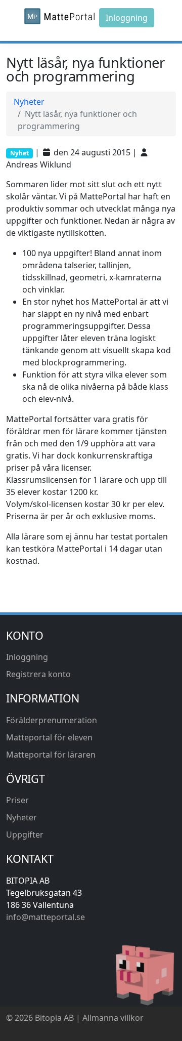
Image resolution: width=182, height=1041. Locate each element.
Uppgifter (24, 834)
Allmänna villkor (113, 1017)
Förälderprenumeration (51, 720)
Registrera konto (38, 674)
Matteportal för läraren (51, 754)
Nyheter (29, 101)
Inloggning (127, 17)
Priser (17, 800)
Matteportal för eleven (49, 737)
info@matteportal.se (45, 917)
